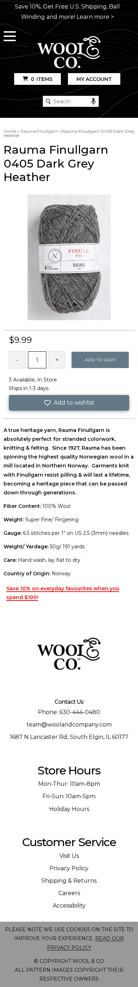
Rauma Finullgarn (39, 131)
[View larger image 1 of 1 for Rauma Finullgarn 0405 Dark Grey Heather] (69, 257)
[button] (69, 403)
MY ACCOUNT (94, 79)
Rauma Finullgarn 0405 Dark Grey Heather (69, 133)
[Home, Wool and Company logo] (69, 53)
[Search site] (48, 101)
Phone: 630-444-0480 (69, 712)
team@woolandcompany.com (69, 724)
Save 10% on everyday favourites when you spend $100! (62, 593)
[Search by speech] (93, 101)
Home (10, 131)
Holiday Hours (69, 809)
